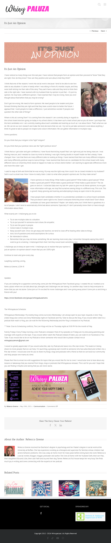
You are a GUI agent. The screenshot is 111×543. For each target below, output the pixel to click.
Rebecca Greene (12, 406)
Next (103, 31)
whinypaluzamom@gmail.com (16, 340)
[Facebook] (41, 513)
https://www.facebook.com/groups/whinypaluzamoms (26, 298)
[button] (6, 488)
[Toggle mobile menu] (105, 4)
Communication (39, 406)
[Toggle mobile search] (99, 4)
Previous (95, 31)
